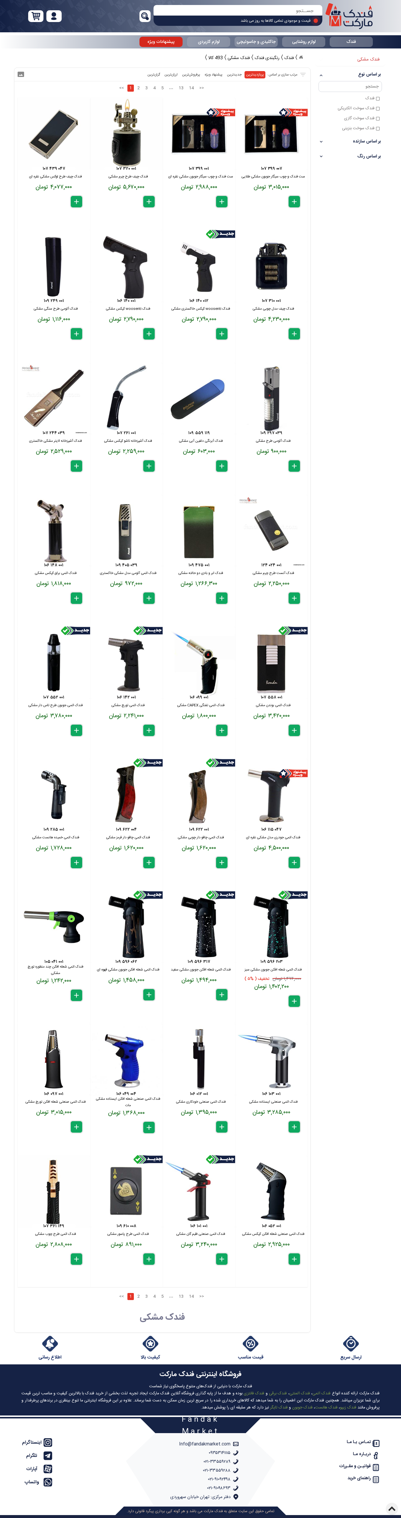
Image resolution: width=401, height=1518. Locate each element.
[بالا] (392, 1509)
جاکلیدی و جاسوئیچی (256, 42)
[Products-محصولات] (301, 57)
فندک (351, 42)
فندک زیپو (348, 1407)
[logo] (349, 16)
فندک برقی (278, 1393)
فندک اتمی (321, 1393)
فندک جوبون (302, 1407)
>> (201, 88)
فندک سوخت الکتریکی (356, 108)
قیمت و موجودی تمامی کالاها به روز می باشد (276, 21)
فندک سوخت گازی (359, 118)
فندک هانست (326, 1407)
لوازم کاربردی (209, 42)
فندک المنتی (299, 1393)
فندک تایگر (279, 1407)
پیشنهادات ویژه (161, 42)
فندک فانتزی (254, 1393)
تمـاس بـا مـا (359, 1442)
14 (191, 88)
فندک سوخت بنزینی (358, 128)
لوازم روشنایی (304, 42)
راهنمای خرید (359, 1478)
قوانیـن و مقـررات (355, 1466)
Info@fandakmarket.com (204, 1444)
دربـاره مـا (362, 1454)
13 (181, 88)
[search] (238, 11)
